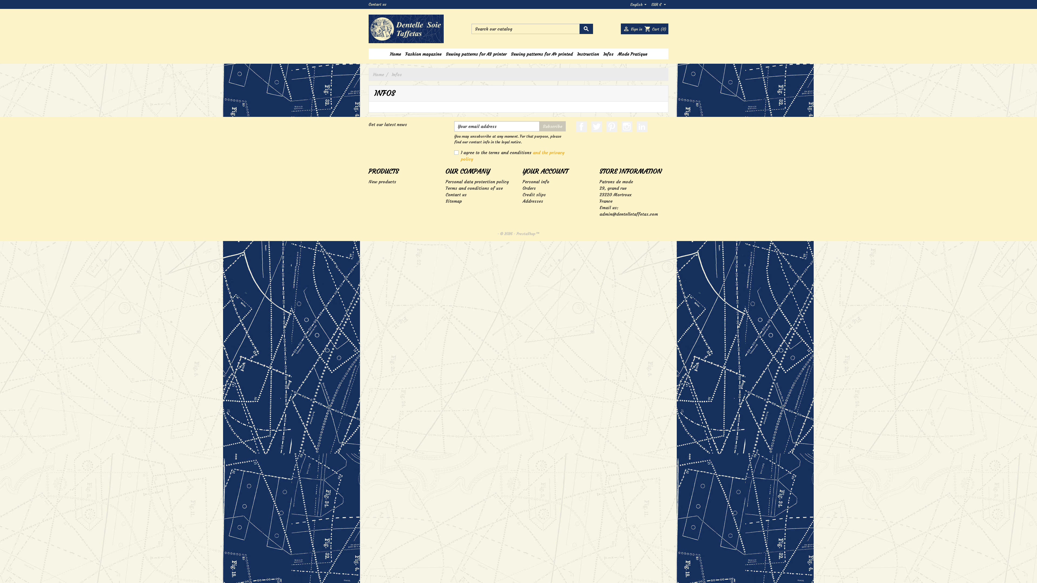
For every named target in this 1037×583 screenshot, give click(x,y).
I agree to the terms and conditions (512, 156)
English (637, 4)
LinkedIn (642, 126)
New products (382, 181)
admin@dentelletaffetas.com (629, 214)
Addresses (533, 201)
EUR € (657, 4)
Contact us (377, 4)
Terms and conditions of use (474, 188)
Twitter (596, 126)
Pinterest (611, 126)
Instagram (626, 126)
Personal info (536, 181)
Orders (529, 188)
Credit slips (534, 194)
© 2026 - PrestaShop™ (520, 233)
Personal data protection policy (477, 181)
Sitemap (454, 201)
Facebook (581, 126)
